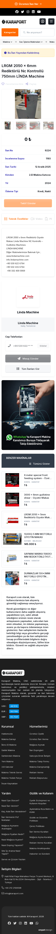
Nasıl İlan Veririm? (10, 806)
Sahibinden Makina (11, 756)
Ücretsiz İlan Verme (39, 739)
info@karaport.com (14, 893)
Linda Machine (28, 312)
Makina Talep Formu (39, 761)
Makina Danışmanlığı (39, 767)
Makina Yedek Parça (12, 778)
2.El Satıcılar (7, 767)
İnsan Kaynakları (10, 783)
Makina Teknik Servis (12, 772)
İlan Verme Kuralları (39, 831)
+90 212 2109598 (13, 888)
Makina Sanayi (9, 739)
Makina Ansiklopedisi (40, 848)
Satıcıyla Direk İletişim (40, 756)
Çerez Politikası (37, 826)
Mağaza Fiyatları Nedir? (13, 834)
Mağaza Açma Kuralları (41, 837)
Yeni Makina (7, 761)
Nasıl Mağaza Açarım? (12, 839)
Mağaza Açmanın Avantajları (10, 827)
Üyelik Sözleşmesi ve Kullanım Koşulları (40, 802)
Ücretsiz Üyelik (37, 733)
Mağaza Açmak (37, 745)
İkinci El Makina (9, 745)
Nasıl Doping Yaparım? (12, 845)
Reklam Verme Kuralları (41, 842)
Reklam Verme (36, 772)
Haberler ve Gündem (40, 854)
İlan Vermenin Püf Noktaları (10, 818)
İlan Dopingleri (36, 750)
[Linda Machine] (28, 297)
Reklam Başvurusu (38, 778)
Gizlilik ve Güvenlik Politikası (39, 819)
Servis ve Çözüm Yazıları (13, 859)
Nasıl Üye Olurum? (10, 800)
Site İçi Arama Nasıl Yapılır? (11, 852)
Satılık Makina (8, 750)
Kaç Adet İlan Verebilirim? (14, 811)
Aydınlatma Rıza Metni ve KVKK (42, 810)
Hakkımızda (7, 733)
